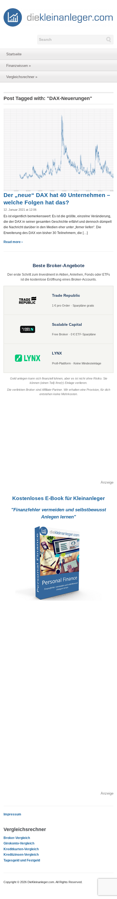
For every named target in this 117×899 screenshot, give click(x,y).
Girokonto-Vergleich (19, 843)
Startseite (13, 54)
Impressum (12, 814)
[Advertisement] (58, 441)
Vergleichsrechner (21, 77)
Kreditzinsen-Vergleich (21, 855)
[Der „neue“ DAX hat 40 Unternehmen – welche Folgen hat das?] (58, 150)
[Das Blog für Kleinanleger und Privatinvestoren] (58, 17)
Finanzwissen (18, 66)
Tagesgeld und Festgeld (22, 860)
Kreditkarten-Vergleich (21, 849)
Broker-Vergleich (17, 838)
